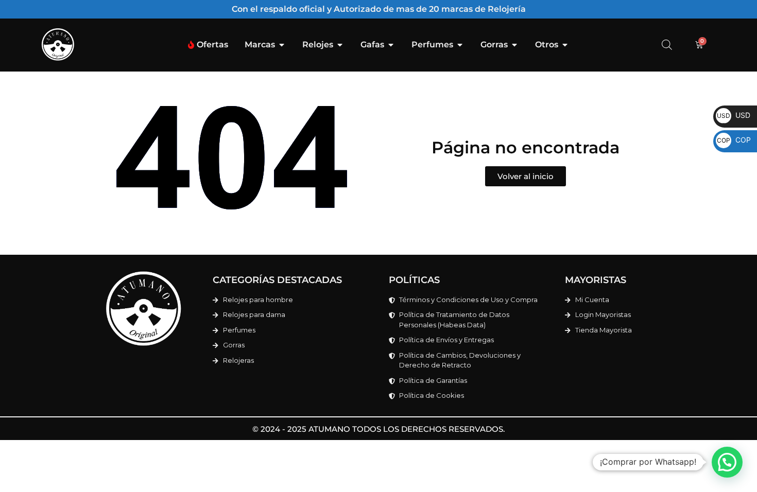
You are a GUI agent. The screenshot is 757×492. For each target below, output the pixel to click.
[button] (727, 462)
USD (733, 115)
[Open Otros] (565, 45)
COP (734, 139)
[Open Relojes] (340, 45)
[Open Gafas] (391, 45)
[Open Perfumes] (460, 45)
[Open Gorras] (514, 45)
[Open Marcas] (282, 45)
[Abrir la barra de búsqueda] (667, 44)
